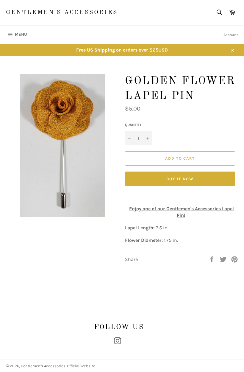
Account (230, 34)
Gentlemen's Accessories (62, 12)
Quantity (133, 125)
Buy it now (180, 179)
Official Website (81, 366)
